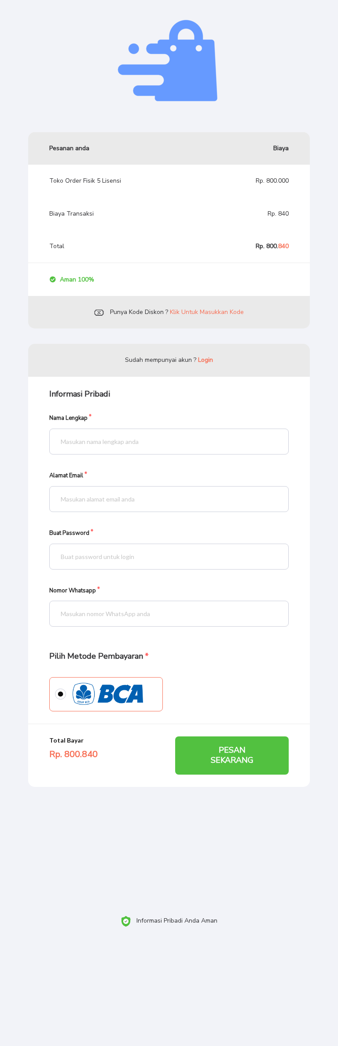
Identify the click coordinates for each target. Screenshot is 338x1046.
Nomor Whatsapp (72, 591)
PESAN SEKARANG (232, 755)
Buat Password (69, 533)
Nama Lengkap (68, 418)
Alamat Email (66, 476)
